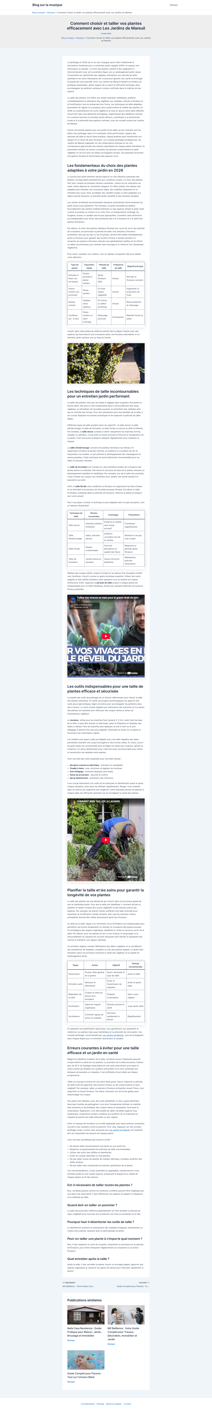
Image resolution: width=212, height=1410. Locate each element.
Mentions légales (114, 1404)
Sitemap (100, 1404)
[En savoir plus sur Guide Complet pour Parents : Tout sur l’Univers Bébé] (86, 1359)
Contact (127, 1404)
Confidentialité (88, 1404)
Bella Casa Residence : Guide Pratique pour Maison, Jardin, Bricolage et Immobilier (84, 1332)
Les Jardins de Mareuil (113, 1035)
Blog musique (38, 12)
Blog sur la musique (47, 5)
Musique (174, 5)
